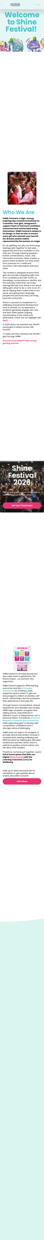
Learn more (22, 781)
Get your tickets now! (22, 505)
